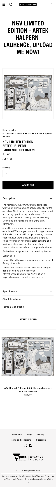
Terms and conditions (20, 440)
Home (5, 130)
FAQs (29, 435)
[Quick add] (4, 381)
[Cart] (52, 4)
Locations (17, 435)
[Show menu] (4, 4)
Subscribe (41, 440)
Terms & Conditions (13, 307)
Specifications (10, 291)
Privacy (40, 435)
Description (8, 198)
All (13, 130)
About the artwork (11, 299)
